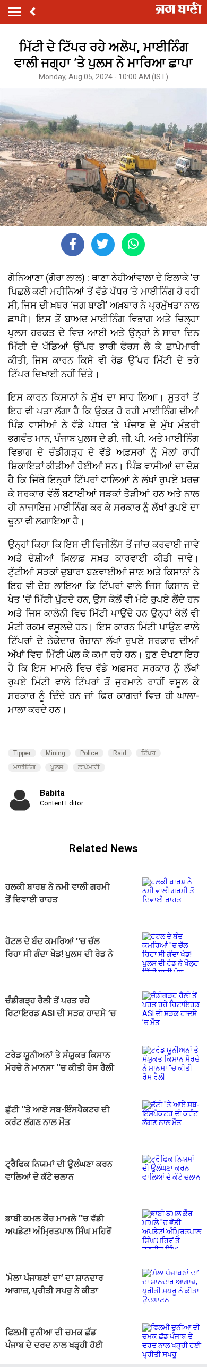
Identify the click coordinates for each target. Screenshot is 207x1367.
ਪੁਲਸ (56, 767)
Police (89, 753)
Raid (119, 753)
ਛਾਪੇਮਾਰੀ (89, 767)
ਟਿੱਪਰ (148, 753)
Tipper (22, 753)
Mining (55, 753)
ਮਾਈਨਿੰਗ (24, 767)
